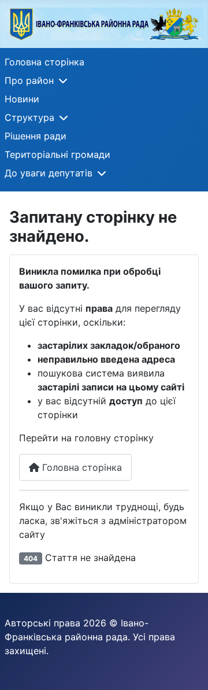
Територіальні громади (57, 154)
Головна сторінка (44, 62)
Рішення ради (35, 136)
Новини (22, 99)
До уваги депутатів (48, 173)
